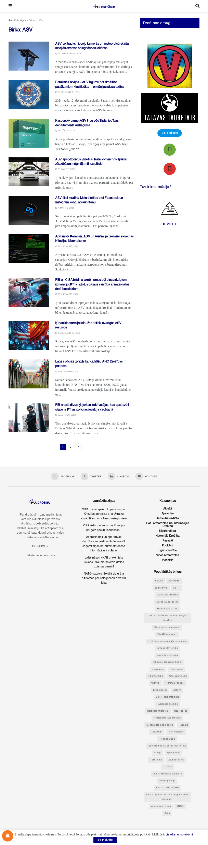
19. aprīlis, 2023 (66, 415)
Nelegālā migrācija (158, 711)
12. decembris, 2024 (68, 92)
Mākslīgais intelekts (167, 697)
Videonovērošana (161, 806)
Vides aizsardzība (167, 555)
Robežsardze (167, 739)
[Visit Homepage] (104, 6)
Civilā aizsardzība (167, 595)
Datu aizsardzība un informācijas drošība (167, 525)
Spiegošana (173, 753)
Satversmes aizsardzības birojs (167, 746)
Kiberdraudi (176, 669)
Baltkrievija (161, 588)
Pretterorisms (176, 732)
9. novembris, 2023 (68, 372)
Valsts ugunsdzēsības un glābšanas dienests (167, 797)
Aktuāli (167, 508)
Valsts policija (167, 781)
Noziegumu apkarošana (167, 718)
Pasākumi (156, 732)
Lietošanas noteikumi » (40, 555)
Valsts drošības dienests (167, 774)
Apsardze (167, 513)
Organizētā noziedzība (159, 725)
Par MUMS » (40, 546)
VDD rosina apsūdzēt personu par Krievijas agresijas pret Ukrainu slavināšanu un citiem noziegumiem (104, 514)
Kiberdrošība (167, 531)
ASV (40, 20)
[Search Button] (197, 6)
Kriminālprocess (174, 683)
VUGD (180, 806)
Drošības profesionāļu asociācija (167, 641)
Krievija (155, 683)
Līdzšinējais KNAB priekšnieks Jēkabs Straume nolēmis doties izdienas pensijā (104, 562)
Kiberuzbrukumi (178, 676)
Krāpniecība (160, 690)
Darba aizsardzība (168, 518)
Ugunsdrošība (167, 550)
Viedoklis (167, 560)
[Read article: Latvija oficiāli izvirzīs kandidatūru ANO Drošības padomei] (29, 373)
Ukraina (167, 767)
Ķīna (167, 813)
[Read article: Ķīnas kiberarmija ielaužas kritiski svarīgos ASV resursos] (29, 335)
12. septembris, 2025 (69, 54)
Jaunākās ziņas (17, 20)
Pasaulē (167, 540)
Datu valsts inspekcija (167, 627)
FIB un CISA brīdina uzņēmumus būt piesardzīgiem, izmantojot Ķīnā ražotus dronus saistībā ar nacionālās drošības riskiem (92, 284)
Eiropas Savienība (167, 648)
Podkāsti (167, 545)
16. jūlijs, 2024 (66, 131)
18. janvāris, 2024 (67, 294)
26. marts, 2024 (66, 169)
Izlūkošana (158, 669)
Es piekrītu (105, 840)
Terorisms (156, 760)
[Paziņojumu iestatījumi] (7, 836)
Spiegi (157, 753)
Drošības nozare (167, 634)
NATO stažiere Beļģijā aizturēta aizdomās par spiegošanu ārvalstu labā (104, 578)
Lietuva (177, 690)
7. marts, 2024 (65, 208)
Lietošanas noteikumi (179, 834)
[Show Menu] (10, 6)
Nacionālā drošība (168, 535)
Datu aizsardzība (167, 609)
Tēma (32, 20)
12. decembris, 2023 (68, 333)
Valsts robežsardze (167, 788)
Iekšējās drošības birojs (167, 662)
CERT (176, 588)
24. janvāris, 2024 (67, 247)
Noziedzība (180, 711)
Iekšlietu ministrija (167, 655)
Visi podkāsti (170, 133)
